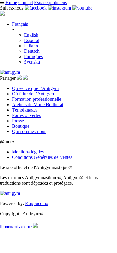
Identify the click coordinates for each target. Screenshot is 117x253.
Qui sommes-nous (29, 131)
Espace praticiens (50, 2)
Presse (18, 120)
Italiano (31, 45)
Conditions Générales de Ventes (42, 157)
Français (20, 24)
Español (31, 40)
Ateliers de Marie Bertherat (37, 104)
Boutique (20, 126)
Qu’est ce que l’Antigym (35, 88)
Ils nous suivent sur (16, 226)
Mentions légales (28, 151)
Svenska (32, 61)
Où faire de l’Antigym (33, 93)
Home (11, 2)
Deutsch (32, 51)
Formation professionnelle (36, 99)
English (31, 34)
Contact (25, 2)
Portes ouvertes (26, 115)
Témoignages (25, 109)
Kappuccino (36, 203)
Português (33, 56)
